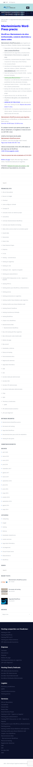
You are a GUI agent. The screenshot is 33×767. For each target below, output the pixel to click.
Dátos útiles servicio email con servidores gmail (15, 229)
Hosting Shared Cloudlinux (10, 308)
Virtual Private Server (8, 551)
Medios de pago (7, 340)
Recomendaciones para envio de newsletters (15, 434)
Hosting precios (7, 292)
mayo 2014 (5, 509)
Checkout (5, 200)
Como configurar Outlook (9, 204)
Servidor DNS (6, 381)
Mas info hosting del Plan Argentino (12, 332)
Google (4, 523)
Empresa (5, 249)
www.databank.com (9, 71)
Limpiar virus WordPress (9, 320)
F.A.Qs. (4, 253)
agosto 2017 (6, 472)
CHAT (6, 2)
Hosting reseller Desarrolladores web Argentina (15, 300)
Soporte (13, 2)
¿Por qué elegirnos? (8, 413)
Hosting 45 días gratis (8, 438)
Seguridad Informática (16, 19)
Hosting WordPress (8, 316)
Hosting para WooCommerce (12, 77)
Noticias (5, 531)
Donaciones (6, 237)
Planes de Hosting (7, 352)
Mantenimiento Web (8, 324)
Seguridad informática (9, 364)
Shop (4, 393)
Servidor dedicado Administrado (11, 377)
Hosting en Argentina (8, 261)
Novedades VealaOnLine (9, 535)
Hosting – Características (9, 257)
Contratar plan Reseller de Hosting (12, 225)
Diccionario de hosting (9, 426)
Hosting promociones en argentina (12, 296)
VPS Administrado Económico (9, 642)
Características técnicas (8, 691)
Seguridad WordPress (8, 430)
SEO (4, 373)
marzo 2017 (6, 476)
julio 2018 (5, 464)
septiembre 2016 (7, 481)
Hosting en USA (7, 266)
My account (6, 344)
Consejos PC (6, 208)
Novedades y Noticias (8, 348)
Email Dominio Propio (8, 245)
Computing (5, 519)
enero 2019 (6, 460)
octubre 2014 (6, 497)
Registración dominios (8, 360)
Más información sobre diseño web (12, 336)
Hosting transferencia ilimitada (11, 312)
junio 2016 (5, 489)
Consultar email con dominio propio (12, 212)
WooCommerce (26, 19)
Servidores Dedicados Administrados (12, 389)
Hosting (5, 527)
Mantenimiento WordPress (11, 328)
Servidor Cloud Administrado (9, 675)
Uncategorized (6, 547)
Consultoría (6, 216)
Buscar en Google (7, 196)
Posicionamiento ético (8, 356)
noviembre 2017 (7, 468)
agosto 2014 (6, 505)
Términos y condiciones (8, 686)
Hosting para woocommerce (10, 274)
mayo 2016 (5, 493)
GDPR (5, 404)
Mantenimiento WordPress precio (12, 422)
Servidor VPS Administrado (10, 385)
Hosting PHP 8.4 (7, 283)
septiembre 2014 (7, 501)
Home (2, 14)
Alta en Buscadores (8, 192)
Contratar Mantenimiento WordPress (12, 221)
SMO (4, 397)
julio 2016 (5, 485)
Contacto (4, 650)
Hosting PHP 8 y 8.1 (7, 637)
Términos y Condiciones (9, 401)
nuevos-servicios (7, 539)
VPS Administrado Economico (10, 408)
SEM (4, 368)
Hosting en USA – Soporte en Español (12, 270)
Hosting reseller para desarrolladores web (14, 304)
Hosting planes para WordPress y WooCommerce (16, 288)
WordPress (4, 21)
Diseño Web (6, 233)
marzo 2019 (6, 456)
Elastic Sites (6, 241)
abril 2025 (5, 452)
